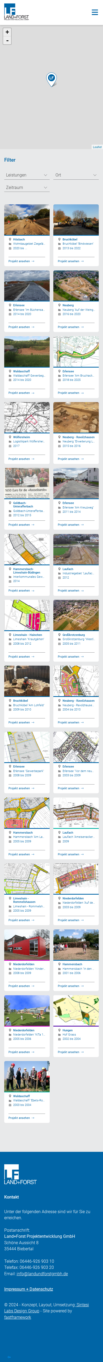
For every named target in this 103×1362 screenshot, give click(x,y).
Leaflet (97, 147)
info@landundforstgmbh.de (42, 1274)
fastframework (17, 1317)
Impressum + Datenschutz (28, 1289)
